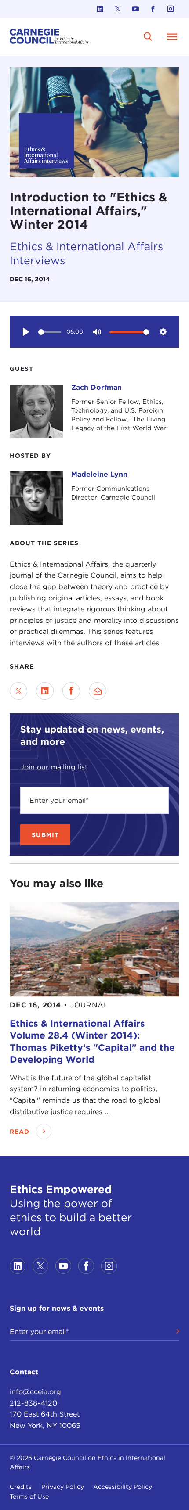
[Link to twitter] (118, 9)
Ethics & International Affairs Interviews (86, 253)
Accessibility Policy (122, 1486)
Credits (21, 1486)
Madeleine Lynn (99, 474)
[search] (148, 37)
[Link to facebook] (153, 9)
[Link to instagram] (170, 9)
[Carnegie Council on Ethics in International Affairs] (49, 37)
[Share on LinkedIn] (45, 691)
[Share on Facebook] (71, 691)
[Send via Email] (97, 691)
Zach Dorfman (96, 387)
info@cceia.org (35, 1392)
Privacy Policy (62, 1486)
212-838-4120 (33, 1403)
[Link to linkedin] (100, 9)
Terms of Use (29, 1496)
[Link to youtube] (135, 9)
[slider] (49, 332)
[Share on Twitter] (18, 691)
